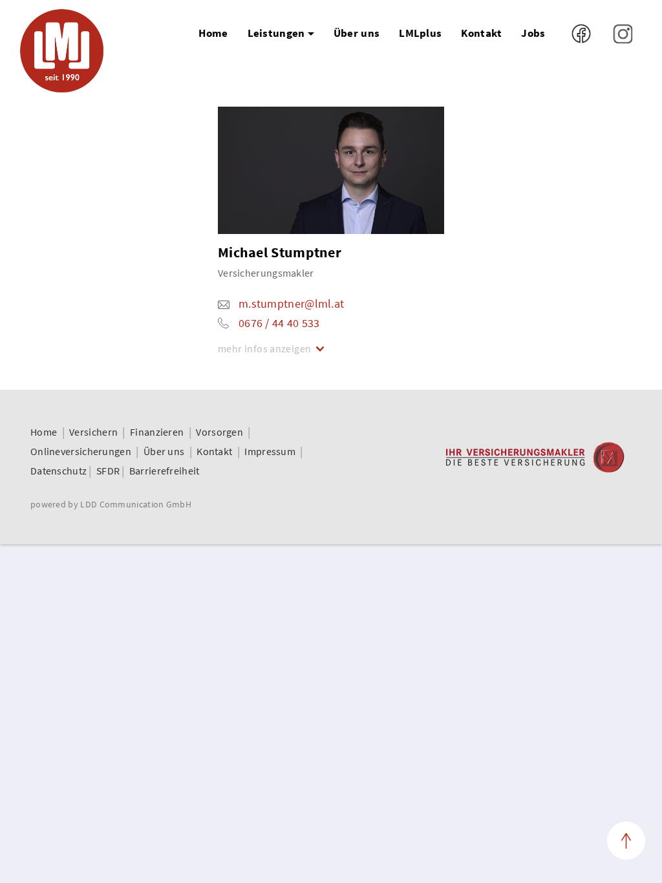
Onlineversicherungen (80, 451)
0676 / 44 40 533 (279, 322)
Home (213, 33)
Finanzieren (157, 431)
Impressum (269, 451)
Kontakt (481, 33)
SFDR (108, 470)
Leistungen (276, 33)
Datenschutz (58, 470)
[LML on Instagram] (622, 32)
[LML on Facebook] (582, 32)
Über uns (356, 33)
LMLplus (420, 33)
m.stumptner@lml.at (291, 303)
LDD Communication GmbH (135, 504)
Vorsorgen (219, 431)
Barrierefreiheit (164, 470)
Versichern (93, 431)
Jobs (533, 33)
